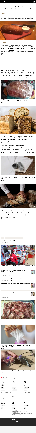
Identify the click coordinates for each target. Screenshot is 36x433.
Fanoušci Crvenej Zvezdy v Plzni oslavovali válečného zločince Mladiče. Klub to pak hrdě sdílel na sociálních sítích (29, 393)
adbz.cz (2, 4)
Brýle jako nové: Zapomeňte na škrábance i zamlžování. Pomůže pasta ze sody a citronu (17, 370)
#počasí (14, 407)
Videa (24, 401)
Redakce (7, 421)
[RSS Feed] (17, 421)
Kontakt (14, 421)
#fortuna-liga (26, 388)
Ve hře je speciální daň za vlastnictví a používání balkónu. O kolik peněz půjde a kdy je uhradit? (17, 396)
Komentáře (13, 382)
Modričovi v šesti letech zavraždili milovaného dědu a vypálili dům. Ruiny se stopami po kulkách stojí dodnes (29, 396)
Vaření (5, 4)
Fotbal (24, 383)
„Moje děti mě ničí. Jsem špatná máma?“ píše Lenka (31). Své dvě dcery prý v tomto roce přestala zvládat (17, 411)
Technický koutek (3, 384)
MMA (24, 384)
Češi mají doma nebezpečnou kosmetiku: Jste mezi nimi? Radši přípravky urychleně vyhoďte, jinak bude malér (18, 178)
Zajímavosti (2, 385)
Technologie (14, 384)
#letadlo (14, 408)
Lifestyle (13, 401)
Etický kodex (12, 424)
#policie (2, 387)
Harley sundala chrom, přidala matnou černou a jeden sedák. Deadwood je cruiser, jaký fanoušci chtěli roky (6, 396)
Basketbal (25, 381)
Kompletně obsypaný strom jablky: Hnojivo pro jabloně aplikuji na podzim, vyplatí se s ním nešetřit (17, 278)
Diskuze (7, 242)
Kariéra (10, 421)
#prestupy (25, 390)
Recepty (2, 402)
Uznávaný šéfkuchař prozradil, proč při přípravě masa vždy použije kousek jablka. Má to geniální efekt (17, 320)
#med (2, 408)
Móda (13, 402)
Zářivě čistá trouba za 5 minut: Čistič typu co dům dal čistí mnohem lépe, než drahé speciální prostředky (15, 293)
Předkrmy (2, 401)
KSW (24, 403)
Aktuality (2, 381)
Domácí (13, 381)
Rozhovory (13, 383)
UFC (24, 402)
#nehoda (2, 388)
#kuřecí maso (3, 405)
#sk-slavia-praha (26, 387)
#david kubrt (3, 390)
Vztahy (13, 403)
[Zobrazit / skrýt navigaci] (34, 2)
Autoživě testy (2, 382)
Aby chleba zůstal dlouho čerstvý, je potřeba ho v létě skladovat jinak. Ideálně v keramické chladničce (18, 100)
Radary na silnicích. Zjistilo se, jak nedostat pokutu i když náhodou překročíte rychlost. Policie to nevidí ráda (17, 393)
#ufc (24, 408)
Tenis (24, 385)
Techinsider (11, 50)
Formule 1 (25, 382)
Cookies (9, 424)
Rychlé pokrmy (3, 403)
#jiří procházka (26, 405)
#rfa (24, 407)
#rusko (14, 388)
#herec (14, 405)
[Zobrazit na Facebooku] (16, 421)
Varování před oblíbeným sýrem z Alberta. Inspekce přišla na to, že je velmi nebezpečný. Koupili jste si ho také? (13, 271)
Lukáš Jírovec (4, 13)
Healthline (8, 215)
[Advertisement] (18, 61)
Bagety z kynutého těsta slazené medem (6, 410)
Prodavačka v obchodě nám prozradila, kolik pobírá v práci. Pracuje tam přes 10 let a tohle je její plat (18, 265)
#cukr (2, 407)
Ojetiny (2, 383)
